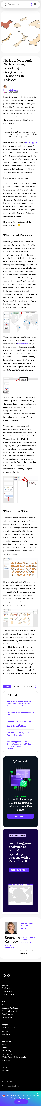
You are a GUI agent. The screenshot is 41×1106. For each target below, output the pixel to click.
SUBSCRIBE (21, 1102)
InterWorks (12, 4)
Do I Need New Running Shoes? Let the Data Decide (26, 926)
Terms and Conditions (11, 1086)
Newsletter (7, 1060)
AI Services (6, 1005)
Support (5, 1070)
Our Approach (8, 994)
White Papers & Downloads (14, 1057)
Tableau (16, 686)
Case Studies (7, 1014)
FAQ (3, 1091)
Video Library (7, 1054)
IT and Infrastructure (11, 1011)
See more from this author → (27, 952)
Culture (5, 985)
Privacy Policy (8, 1081)
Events (4, 1047)
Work (4, 1001)
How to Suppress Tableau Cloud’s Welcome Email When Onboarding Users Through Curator (19, 745)
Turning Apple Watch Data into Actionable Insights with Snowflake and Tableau (19, 723)
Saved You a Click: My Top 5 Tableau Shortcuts (18, 734)
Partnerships (7, 1017)
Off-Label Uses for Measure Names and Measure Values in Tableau (28, 939)
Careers (5, 1031)
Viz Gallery (6, 1051)
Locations (6, 1034)
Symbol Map (22, 343)
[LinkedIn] (4, 978)
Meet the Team (8, 1028)
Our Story (6, 988)
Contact (5, 1067)
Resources (6, 1041)
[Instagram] (9, 978)
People (5, 1024)
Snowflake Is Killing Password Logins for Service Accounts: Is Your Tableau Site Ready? (19, 703)
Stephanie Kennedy (11, 90)
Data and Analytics (10, 1008)
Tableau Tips (28, 686)
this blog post (31, 142)
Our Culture (7, 991)
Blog (4, 1044)
